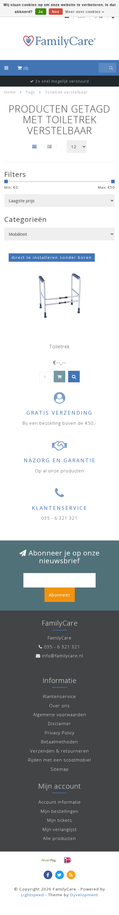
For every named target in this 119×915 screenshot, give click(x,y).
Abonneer (59, 595)
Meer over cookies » (84, 12)
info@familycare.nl (62, 655)
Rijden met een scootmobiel (59, 760)
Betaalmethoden (59, 741)
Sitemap (60, 769)
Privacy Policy (60, 733)
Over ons (59, 705)
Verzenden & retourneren (59, 751)
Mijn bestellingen (60, 811)
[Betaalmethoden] (49, 860)
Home (10, 92)
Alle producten (59, 838)
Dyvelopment (84, 894)
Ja (40, 12)
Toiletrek (59, 346)
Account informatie (59, 802)
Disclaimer (59, 723)
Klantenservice (59, 696)
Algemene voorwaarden (59, 714)
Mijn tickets (59, 820)
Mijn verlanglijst (59, 829)
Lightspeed (32, 894)
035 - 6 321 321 (62, 647)
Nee (56, 12)
